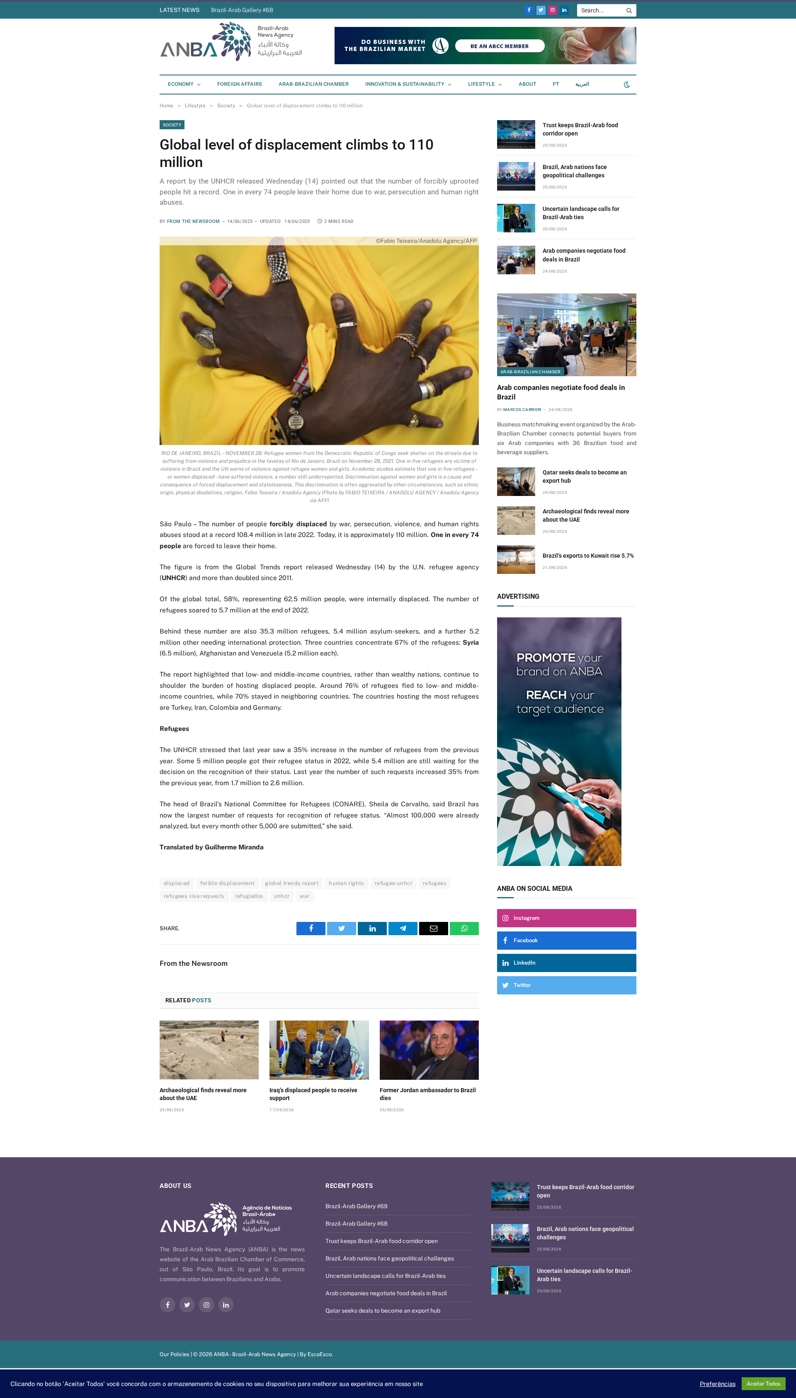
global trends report (291, 883)
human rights (346, 883)
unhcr (282, 896)
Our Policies (174, 1354)
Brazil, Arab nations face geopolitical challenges (575, 171)
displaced (177, 883)
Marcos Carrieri (522, 409)
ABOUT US (176, 1186)
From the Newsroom (193, 221)
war (304, 896)
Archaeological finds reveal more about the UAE (203, 1094)
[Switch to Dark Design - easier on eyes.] (626, 84)
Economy (181, 84)
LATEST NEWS (179, 10)
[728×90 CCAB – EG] (485, 62)
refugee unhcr (394, 883)
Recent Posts (349, 1186)
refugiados (249, 896)
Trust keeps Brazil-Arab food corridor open (267, 10)
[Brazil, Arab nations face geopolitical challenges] (516, 176)
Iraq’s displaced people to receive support (313, 1094)
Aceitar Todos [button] (764, 1384)
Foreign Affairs (239, 84)
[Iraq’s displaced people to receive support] (319, 1050)
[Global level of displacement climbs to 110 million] (319, 341)
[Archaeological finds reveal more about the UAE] (209, 1050)
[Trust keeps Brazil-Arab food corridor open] (516, 134)
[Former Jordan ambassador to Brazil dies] (429, 1050)
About (527, 84)
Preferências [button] (717, 1383)
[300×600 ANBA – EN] (566, 741)
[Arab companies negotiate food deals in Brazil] (516, 260)
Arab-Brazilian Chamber (314, 84)
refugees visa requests (194, 896)
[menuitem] (555, 84)
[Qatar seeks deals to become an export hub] (516, 481)
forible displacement (227, 883)
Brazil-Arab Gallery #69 (356, 1206)
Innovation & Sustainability (404, 84)
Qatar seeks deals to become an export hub (585, 476)
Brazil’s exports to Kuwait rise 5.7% (588, 555)
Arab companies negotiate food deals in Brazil (584, 254)
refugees (435, 883)
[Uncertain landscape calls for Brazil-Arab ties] (516, 218)
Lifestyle (481, 84)
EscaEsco (320, 1354)
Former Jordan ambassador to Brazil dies (428, 1094)
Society (172, 124)
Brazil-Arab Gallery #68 (356, 1223)
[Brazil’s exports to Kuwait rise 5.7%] (516, 559)
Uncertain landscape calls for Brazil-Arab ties (581, 213)
